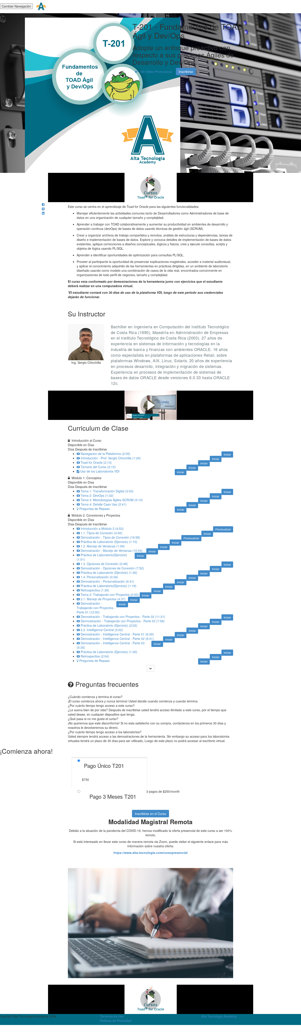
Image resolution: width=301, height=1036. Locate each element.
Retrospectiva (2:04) (95, 656)
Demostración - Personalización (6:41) (107, 581)
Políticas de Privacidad (115, 1020)
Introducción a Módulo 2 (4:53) (102, 528)
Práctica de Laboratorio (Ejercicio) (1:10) (109, 541)
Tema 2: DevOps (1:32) (97, 495)
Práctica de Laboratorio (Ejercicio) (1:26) (109, 572)
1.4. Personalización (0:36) (99, 577)
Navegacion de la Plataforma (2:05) (105, 453)
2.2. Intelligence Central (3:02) (102, 630)
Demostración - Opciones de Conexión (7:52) (112, 568)
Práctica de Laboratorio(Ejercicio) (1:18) (108, 586)
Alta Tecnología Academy (219, 1016)
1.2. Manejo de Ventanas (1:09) (103, 546)
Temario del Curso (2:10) (98, 467)
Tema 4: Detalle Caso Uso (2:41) (103, 504)
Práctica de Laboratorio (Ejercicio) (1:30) (109, 652)
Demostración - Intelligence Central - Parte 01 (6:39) (117, 634)
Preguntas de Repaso (94, 508)
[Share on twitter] (43, 209)
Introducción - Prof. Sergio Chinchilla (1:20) (111, 458)
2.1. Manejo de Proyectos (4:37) (103, 599)
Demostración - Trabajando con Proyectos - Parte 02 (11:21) (123, 616)
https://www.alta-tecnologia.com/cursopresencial (150, 852)
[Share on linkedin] (43, 213)
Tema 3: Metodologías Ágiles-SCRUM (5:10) (112, 500)
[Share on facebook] (43, 204)
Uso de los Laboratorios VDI (99, 471)
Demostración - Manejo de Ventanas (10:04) (112, 550)
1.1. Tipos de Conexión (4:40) (101, 533)
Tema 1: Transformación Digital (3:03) (107, 491)
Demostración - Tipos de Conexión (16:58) (110, 537)
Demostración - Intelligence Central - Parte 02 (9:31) (117, 638)
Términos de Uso (112, 1016)
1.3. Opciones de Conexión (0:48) (104, 563)
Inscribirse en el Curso (150, 813)
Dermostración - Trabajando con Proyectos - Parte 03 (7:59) (123, 621)
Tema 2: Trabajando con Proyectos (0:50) (110, 594)
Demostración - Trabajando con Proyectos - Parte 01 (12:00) (96, 607)
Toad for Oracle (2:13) (96, 462)
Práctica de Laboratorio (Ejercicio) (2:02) (109, 625)
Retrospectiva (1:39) (95, 590)
